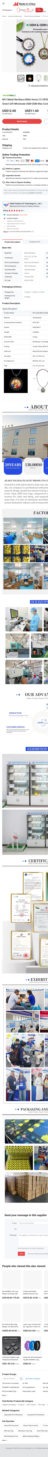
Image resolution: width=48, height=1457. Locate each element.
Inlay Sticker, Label (29, 1391)
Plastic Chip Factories (30, 1425)
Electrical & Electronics (15, 16)
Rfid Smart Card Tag (25, 1431)
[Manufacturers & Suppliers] (24, 4)
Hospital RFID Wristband (35, 1415)
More (4, 1440)
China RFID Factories (11, 1425)
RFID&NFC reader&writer (10, 1387)
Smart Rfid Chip (42, 1431)
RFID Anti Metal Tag (9, 1391)
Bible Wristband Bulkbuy (31, 1436)
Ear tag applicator (29, 1387)
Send (21, 1254)
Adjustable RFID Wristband (13, 1415)
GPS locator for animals (10, 1383)
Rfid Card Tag (8, 1431)
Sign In (5, 231)
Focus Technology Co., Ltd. (28, 1448)
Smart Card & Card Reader (32, 16)
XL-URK (25, 1383)
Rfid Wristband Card (11, 1436)
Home (4, 16)
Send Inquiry (22, 121)
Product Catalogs (33, 1379)
